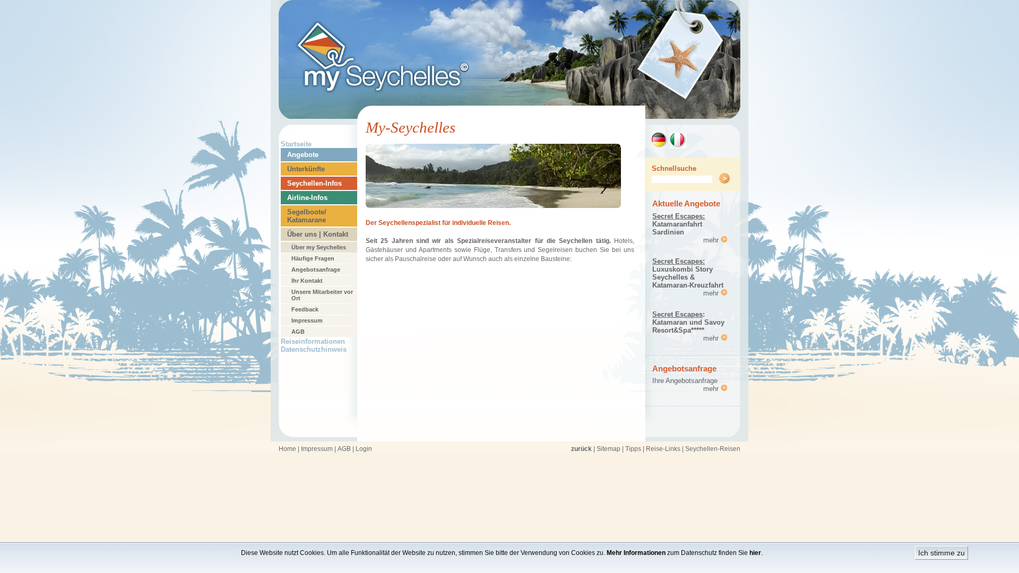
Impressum (307, 320)
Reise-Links (663, 449)
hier (755, 553)
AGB (298, 331)
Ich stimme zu (941, 553)
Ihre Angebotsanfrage (685, 381)
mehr (712, 240)
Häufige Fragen (312, 258)
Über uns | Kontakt (317, 234)
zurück (581, 449)
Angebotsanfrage (315, 269)
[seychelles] (509, 115)
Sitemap (608, 449)
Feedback (304, 309)
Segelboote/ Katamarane (306, 216)
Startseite (296, 144)
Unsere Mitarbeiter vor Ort (322, 295)
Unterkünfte (306, 169)
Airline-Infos (307, 198)
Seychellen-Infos (314, 183)
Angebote (302, 155)
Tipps (633, 449)
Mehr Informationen (636, 553)
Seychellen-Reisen (712, 449)
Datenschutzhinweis (314, 349)
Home (287, 449)
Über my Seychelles (318, 247)
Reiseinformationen (313, 341)
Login (364, 449)
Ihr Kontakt (307, 280)
